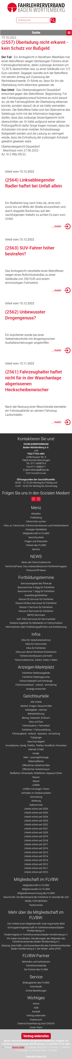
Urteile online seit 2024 (36, 816)
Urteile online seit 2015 (36, 852)
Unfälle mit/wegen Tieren (36, 788)
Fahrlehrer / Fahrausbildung (36, 729)
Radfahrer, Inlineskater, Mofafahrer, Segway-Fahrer (36, 773)
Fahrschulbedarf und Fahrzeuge (36, 680)
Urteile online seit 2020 (36, 832)
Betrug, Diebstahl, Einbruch (36, 717)
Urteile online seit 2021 (36, 828)
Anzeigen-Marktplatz (36, 529)
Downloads (36, 986)
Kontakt (36, 1011)
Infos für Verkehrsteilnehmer (36, 640)
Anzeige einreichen (36, 688)
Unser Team (36, 1027)
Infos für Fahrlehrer (36, 648)
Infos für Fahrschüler (36, 644)
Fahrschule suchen (36, 521)
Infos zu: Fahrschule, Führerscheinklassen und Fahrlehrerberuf (36, 525)
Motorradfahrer (36, 761)
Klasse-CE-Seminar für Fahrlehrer (36, 599)
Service (36, 549)
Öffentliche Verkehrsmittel (36, 765)
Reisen (36, 777)
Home (36, 1003)
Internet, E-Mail (36, 749)
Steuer (36, 781)
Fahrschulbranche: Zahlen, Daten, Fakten (36, 659)
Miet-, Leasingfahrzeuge (36, 757)
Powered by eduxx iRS (36, 1056)
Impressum (36, 1019)
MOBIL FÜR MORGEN (36, 901)
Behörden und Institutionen (36, 961)
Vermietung (36, 796)
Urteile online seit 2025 (36, 812)
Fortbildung (36, 517)
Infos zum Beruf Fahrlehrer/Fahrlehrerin (36, 652)
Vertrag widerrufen (36, 1015)
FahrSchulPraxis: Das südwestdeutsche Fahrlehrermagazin (36, 566)
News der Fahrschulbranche (36, 562)
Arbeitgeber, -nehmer (36, 709)
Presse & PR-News (36, 570)
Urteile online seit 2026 (36, 808)
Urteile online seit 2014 (36, 856)
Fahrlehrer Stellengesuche (36, 677)
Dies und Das (36, 721)
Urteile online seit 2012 (36, 864)
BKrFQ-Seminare (36, 615)
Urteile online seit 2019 (36, 836)
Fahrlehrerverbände (36, 965)
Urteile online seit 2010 (36, 872)
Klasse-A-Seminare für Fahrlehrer (36, 611)
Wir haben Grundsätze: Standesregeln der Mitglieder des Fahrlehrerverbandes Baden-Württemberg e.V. (36, 940)
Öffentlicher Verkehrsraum (36, 769)
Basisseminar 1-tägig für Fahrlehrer (36, 591)
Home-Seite (18, 1047)
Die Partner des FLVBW (36, 969)
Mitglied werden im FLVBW (36, 889)
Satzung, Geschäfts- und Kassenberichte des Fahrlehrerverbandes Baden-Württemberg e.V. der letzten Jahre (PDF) (36, 947)
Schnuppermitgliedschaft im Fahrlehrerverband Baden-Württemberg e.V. (36, 929)
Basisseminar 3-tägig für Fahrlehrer (36, 587)
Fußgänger (36, 737)
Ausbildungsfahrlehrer (36, 595)
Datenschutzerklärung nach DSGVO (36, 1023)
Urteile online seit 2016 (36, 848)
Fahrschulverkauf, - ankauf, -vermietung (36, 684)
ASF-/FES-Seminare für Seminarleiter (36, 619)
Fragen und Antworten (36, 541)
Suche (36, 32)
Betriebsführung (36, 713)
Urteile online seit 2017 (36, 844)
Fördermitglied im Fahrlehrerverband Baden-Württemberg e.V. (36, 934)
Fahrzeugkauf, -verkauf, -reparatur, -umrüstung (36, 733)
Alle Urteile (36, 701)
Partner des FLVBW (36, 545)
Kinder (36, 753)
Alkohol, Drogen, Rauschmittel (36, 706)
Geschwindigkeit (36, 741)
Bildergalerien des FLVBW (36, 982)
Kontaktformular (38, 473)
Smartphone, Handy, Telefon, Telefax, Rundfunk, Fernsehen (36, 745)
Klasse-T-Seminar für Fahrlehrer (36, 607)
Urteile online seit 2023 (36, 820)
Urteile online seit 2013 (36, 860)
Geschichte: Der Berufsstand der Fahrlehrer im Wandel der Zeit (36, 897)
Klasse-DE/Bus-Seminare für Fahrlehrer (36, 603)
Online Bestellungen (36, 990)
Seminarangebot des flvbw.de (36, 583)
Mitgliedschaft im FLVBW (36, 533)
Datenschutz (36, 804)
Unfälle (36, 785)
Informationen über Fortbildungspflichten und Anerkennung (36, 626)
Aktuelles (36, 513)
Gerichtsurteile (36, 537)
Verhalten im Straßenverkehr (36, 793)
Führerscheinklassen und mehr (36, 655)
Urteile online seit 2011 (36, 868)
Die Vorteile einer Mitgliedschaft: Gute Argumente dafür (36, 923)
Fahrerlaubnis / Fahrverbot (36, 725)
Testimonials (36, 905)
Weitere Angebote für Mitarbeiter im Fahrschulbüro (36, 623)
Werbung (36, 800)
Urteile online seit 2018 (36, 840)
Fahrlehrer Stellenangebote (36, 672)
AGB (36, 1007)
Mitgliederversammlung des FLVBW (36, 893)
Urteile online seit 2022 (36, 824)
